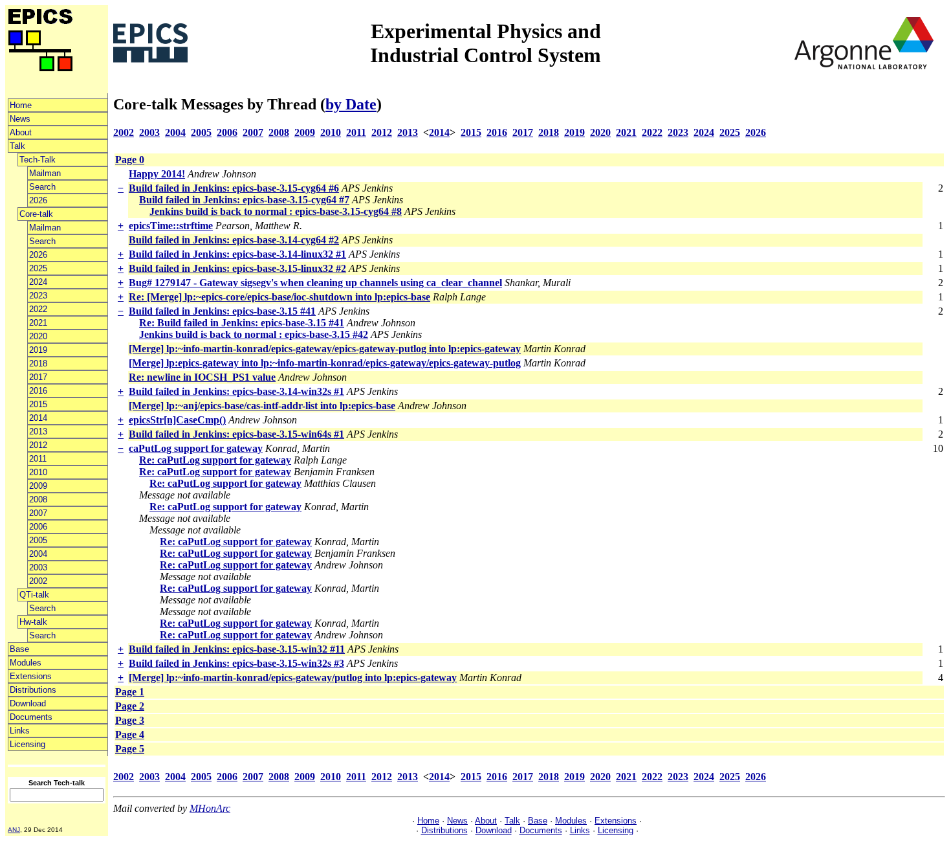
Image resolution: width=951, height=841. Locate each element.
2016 (38, 391)
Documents (31, 717)
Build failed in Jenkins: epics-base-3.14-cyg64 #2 (234, 239)
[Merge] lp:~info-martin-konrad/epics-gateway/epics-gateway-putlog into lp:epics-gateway (325, 348)
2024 (38, 282)
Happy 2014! (157, 173)
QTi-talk (34, 595)
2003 (38, 567)
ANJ (14, 829)
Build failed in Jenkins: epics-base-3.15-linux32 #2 (237, 268)
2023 (38, 295)
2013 (38, 431)
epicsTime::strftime (171, 225)
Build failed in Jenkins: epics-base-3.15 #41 (222, 311)
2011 (38, 459)
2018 (38, 363)
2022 (38, 309)
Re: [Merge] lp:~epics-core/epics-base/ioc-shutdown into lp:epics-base (279, 296)
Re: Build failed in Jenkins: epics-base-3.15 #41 (241, 322)
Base (19, 649)
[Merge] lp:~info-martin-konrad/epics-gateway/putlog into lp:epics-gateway (293, 677)
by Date (351, 104)
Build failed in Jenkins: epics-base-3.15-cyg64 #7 (244, 199)
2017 (38, 377)
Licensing (27, 744)
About (21, 132)
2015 (38, 404)
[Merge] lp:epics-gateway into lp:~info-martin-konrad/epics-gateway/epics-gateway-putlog (325, 362)
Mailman (45, 173)
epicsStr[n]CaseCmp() (177, 419)
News (20, 119)
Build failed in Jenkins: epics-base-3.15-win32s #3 (236, 663)
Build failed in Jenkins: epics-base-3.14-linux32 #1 (237, 254)
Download (28, 703)
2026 (38, 200)
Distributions (33, 690)
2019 (38, 350)
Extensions (31, 676)
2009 (38, 486)
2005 (38, 540)
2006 (38, 527)
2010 (38, 472)
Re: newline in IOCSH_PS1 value (202, 377)
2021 (38, 323)
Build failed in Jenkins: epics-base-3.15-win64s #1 (236, 434)
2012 (38, 445)
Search (42, 187)
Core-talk (36, 214)
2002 (38, 581)
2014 (38, 418)
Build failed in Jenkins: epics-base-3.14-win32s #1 (236, 391)
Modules (25, 662)
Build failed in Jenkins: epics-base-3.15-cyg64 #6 (234, 188)
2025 (38, 268)
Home (21, 105)
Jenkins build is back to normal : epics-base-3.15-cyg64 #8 (275, 211)
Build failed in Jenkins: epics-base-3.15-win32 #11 (237, 649)
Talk (17, 146)
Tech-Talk (37, 159)
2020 (38, 336)
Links (20, 730)
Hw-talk (33, 622)
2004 (38, 554)
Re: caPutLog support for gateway (215, 459)
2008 (38, 499)
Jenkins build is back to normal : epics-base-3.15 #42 (253, 334)
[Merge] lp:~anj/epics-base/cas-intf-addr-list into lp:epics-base (262, 405)
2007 (38, 513)
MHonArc (210, 808)
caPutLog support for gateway (196, 448)
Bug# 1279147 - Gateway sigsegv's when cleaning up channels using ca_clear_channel (315, 282)
